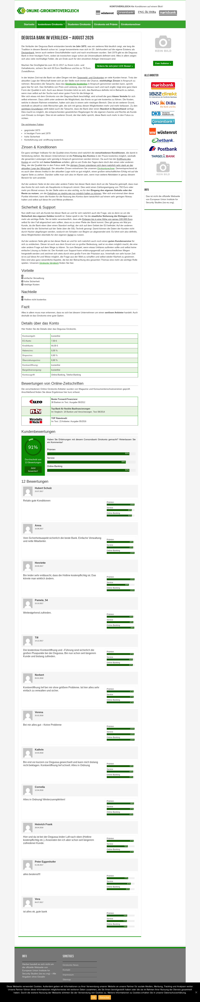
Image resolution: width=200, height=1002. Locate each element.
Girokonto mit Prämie (106, 24)
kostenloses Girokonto (50, 24)
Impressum (68, 974)
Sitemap (67, 979)
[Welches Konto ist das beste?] (48, 10)
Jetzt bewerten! (33, 469)
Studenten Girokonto (79, 24)
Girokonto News (70, 965)
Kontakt (66, 970)
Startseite (29, 24)
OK (93, 997)
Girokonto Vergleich (49, 263)
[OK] (196, 992)
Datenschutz (104, 997)
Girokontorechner (130, 24)
